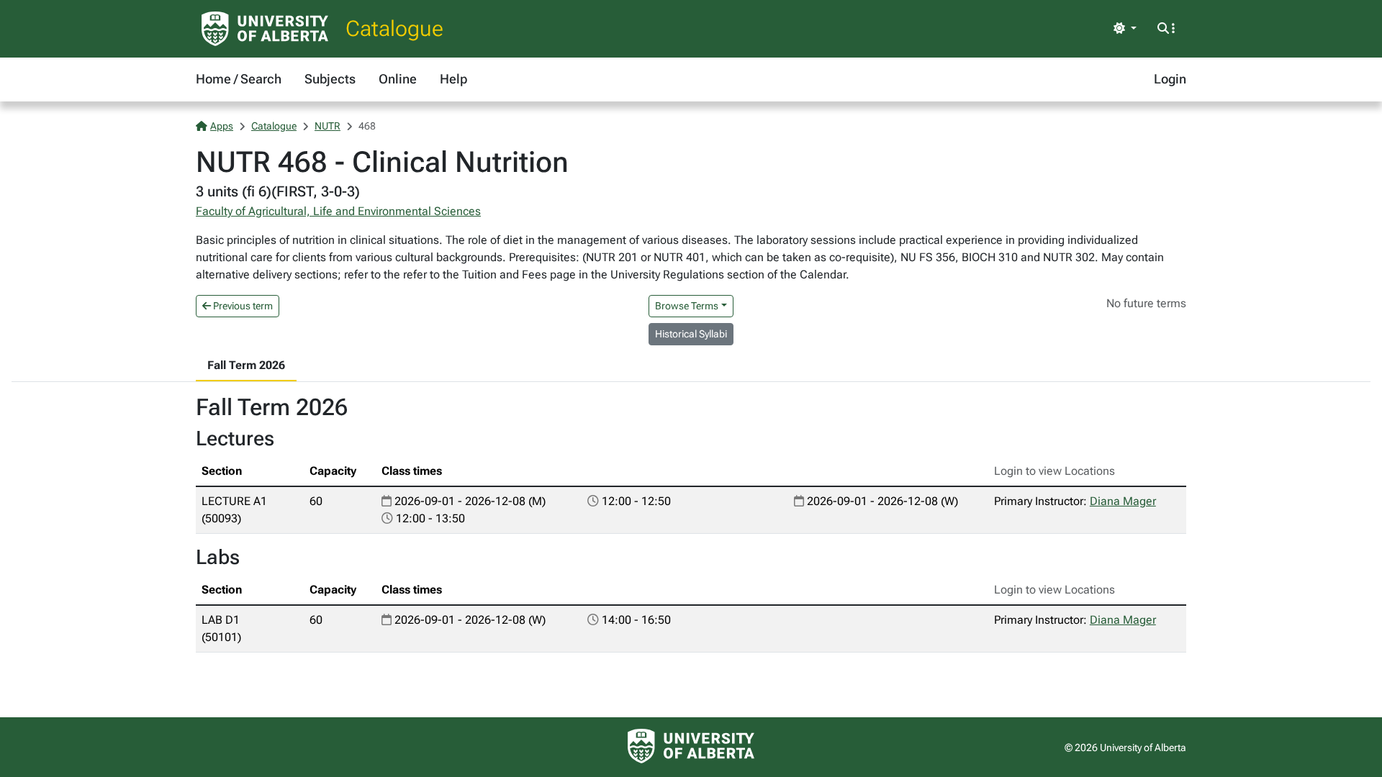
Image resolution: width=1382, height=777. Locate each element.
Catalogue (394, 28)
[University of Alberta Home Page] (265, 29)
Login (1170, 78)
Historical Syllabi (691, 334)
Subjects (330, 78)
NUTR (327, 126)
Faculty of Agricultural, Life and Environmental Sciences (338, 211)
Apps (221, 126)
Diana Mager (1123, 501)
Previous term (242, 306)
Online (398, 78)
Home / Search (238, 78)
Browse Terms (686, 306)
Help (453, 78)
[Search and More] (1166, 28)
